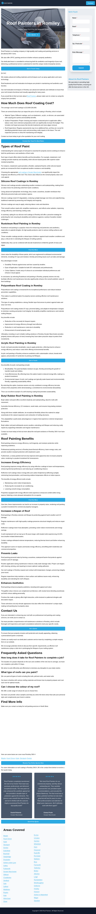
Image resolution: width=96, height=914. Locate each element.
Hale (5, 895)
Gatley (5, 865)
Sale (4, 883)
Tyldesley (37, 868)
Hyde (17, 758)
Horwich (36, 892)
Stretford (6, 880)
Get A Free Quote (33, 821)
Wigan (36, 898)
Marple (3, 758)
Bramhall (6, 854)
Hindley (36, 889)
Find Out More (33, 250)
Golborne (37, 886)
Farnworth (37, 865)
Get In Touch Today (33, 68)
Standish (37, 901)
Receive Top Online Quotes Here (33, 763)
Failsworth (6, 868)
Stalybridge (7, 856)
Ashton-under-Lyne (9, 862)
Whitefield (37, 844)
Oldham (6, 874)
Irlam (35, 847)
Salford (5, 886)
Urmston (37, 838)
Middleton (6, 889)
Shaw (5, 901)
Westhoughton (39, 883)
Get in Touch (33, 360)
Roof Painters (31, 96)
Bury (35, 862)
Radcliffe (37, 853)
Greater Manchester (9, 871)
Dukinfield (6, 851)
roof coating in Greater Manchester (29, 172)
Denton (29, 758)
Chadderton (7, 877)
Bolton (36, 871)
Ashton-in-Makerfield (41, 895)
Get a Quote (32, 35)
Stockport (23, 758)
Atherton (37, 874)
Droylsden (6, 859)
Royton (5, 892)
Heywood (37, 850)
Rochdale (37, 856)
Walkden (37, 859)
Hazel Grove (10, 758)
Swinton (36, 841)
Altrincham (6, 898)
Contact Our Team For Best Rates (33, 141)
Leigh (36, 877)
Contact (90, 3)
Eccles (36, 835)
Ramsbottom (38, 880)
